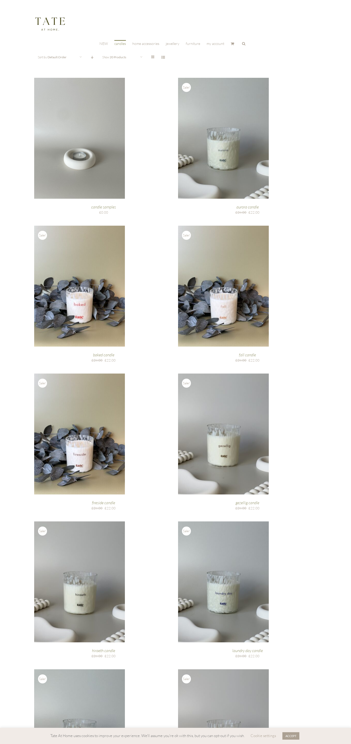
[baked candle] (79, 228)
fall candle (247, 354)
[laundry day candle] (223, 524)
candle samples (103, 206)
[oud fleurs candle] (223, 672)
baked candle (103, 354)
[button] (243, 43)
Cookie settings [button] (263, 735)
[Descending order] (92, 57)
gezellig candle (247, 502)
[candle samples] (79, 80)
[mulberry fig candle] (79, 672)
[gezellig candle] (223, 376)
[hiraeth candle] (79, 524)
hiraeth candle (103, 650)
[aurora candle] (223, 80)
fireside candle (103, 502)
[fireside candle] (79, 376)
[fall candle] (223, 228)
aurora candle (247, 206)
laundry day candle (247, 650)
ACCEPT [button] (290, 736)
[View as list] (163, 57)
